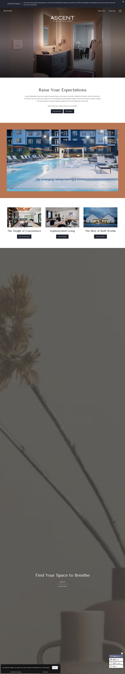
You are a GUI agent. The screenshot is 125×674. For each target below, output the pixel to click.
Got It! (55, 667)
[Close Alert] (123, 2)
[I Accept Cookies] (59, 666)
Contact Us (45, 672)
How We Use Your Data (15, 672)
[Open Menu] (120, 11)
